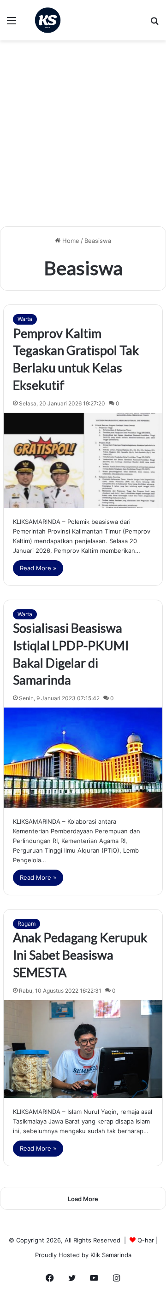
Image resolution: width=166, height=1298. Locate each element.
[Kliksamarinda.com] (47, 20)
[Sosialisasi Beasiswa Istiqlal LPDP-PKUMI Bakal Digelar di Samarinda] (83, 758)
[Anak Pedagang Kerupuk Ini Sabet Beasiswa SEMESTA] (83, 1049)
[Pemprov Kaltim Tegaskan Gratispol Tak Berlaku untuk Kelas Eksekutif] (83, 460)
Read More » (38, 568)
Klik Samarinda (110, 1255)
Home (69, 240)
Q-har (145, 1240)
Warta (25, 318)
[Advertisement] (83, 136)
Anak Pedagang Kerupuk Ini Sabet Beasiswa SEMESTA (80, 955)
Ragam (27, 923)
